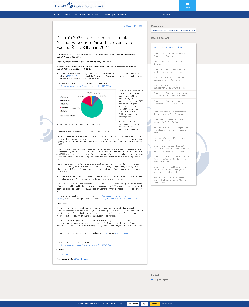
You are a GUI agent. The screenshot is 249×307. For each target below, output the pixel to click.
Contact (187, 7)
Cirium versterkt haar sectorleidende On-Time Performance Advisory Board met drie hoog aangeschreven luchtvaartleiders (171, 148)
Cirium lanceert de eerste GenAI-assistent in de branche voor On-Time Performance (171, 113)
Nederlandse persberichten (87, 14)
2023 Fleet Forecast (75, 76)
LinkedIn (105, 233)
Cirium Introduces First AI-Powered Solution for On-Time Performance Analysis (171, 70)
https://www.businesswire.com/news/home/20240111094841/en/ (84, 86)
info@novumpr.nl (161, 279)
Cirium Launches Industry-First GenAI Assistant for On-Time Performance (169, 121)
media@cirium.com (64, 254)
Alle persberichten (62, 14)
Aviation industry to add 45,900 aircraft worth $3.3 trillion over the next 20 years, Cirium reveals (170, 180)
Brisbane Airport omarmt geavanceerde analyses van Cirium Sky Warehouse (170, 78)
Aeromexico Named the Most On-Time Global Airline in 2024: (169, 139)
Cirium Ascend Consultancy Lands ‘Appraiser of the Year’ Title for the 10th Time (169, 103)
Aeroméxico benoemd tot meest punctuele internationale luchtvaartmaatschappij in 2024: (171, 130)
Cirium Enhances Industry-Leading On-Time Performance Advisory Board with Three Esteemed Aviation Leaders (171, 159)
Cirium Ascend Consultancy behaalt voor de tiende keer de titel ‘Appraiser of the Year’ (171, 94)
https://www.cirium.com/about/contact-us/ (119, 199)
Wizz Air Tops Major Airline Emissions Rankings (169, 62)
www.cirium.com (122, 233)
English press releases (115, 14)
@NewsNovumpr (81, 259)
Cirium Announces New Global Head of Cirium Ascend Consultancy (169, 55)
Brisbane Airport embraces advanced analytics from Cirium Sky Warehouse (169, 86)
